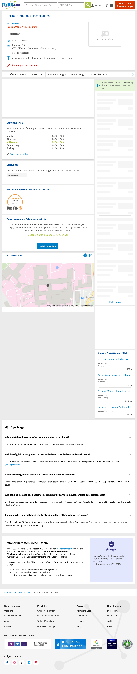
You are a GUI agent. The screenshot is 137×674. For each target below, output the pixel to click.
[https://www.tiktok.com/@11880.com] (22, 662)
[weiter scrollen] (132, 74)
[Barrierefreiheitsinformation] (108, 5)
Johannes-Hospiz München (111, 359)
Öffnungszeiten (17, 74)
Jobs (6, 621)
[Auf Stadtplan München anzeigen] (90, 255)
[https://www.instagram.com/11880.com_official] (14, 662)
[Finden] (88, 5)
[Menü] (112, 5)
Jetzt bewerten (48, 246)
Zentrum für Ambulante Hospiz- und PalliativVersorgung (115, 391)
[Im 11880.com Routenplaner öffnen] (85, 254)
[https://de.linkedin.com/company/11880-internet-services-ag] (29, 662)
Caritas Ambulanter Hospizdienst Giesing (115, 375)
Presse (7, 626)
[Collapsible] (130, 437)
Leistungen (37, 74)
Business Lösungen (46, 626)
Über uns (8, 611)
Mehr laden (115, 301)
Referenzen (82, 616)
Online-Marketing (45, 621)
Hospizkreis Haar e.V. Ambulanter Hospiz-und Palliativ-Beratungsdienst (115, 407)
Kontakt (80, 621)
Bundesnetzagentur (65, 548)
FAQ (79, 626)
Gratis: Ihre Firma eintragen (125, 5)
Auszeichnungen (57, 74)
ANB (109, 626)
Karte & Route (99, 74)
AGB (109, 621)
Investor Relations (12, 616)
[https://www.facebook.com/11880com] (7, 662)
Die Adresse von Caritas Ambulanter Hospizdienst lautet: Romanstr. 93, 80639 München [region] (44, 444)
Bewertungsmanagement (49, 616)
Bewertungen (78, 74)
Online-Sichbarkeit (46, 611)
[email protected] (13, 464)
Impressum (112, 611)
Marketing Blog (84, 611)
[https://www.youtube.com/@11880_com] (36, 662)
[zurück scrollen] (4, 74)
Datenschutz (113, 616)
